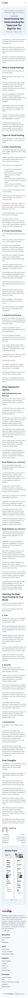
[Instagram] (8, 930)
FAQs (3, 940)
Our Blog (4, 963)
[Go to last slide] (7, 876)
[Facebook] (3, 930)
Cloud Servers (14, 16)
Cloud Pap (10, 31)
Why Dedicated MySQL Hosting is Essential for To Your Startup (9, 873)
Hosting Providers (6, 977)
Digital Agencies (6, 986)
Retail (3, 979)
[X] (5, 930)
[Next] (21, 876)
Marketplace (5, 942)
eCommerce (5, 984)
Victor (18, 891)
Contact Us (5, 965)
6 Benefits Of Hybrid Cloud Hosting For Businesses (5, 838)
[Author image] (7, 888)
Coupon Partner (6, 970)
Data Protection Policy (8, 954)
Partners (4, 968)
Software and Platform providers (10, 982)
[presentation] (9, 856)
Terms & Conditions (7, 951)
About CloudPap (6, 961)
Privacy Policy (5, 949)
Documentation (6, 937)
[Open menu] (25, 3)
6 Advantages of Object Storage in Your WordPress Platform (21, 838)
